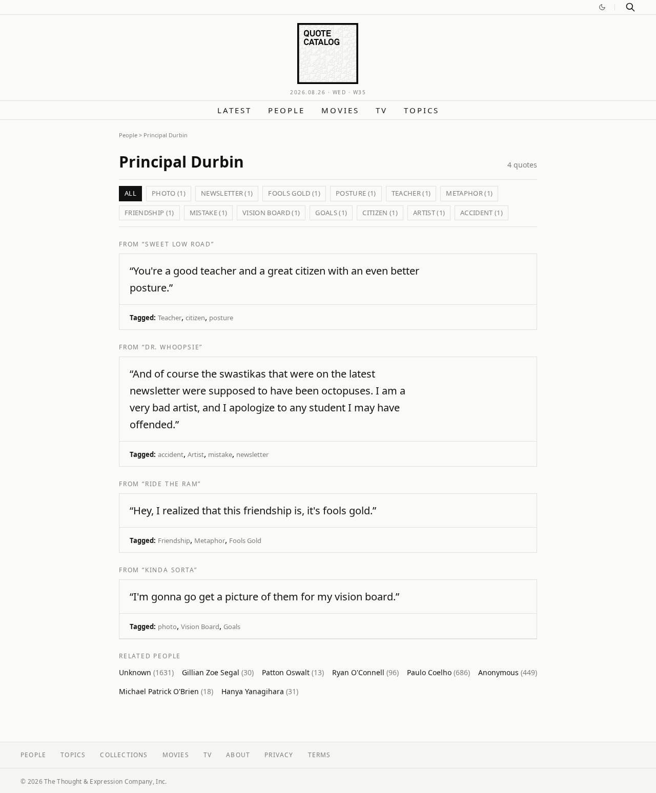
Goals (231, 626)
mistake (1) (209, 212)
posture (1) (356, 193)
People (286, 110)
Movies (340, 110)
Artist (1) (429, 212)
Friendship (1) (149, 212)
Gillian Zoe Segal (218, 672)
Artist (196, 454)
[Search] (630, 7)
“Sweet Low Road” (178, 244)
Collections (124, 754)
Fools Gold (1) (294, 193)
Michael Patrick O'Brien (166, 691)
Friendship (174, 540)
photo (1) (169, 193)
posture (221, 317)
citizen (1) (380, 212)
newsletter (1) (227, 193)
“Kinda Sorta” (169, 570)
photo (167, 626)
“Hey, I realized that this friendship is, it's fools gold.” (253, 510)
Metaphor (209, 540)
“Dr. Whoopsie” (172, 347)
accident (170, 454)
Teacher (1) (411, 193)
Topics (421, 110)
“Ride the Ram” (171, 483)
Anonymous (507, 672)
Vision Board (200, 626)
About (238, 754)
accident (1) (481, 212)
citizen (195, 317)
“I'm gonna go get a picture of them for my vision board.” (264, 596)
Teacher (169, 317)
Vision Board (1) (271, 212)
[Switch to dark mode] (602, 7)
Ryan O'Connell (365, 672)
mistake (220, 454)
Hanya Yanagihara (259, 691)
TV (381, 110)
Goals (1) (331, 212)
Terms (319, 754)
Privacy (278, 754)
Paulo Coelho (438, 672)
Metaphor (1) (469, 193)
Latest (234, 110)
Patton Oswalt (293, 672)
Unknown (146, 672)
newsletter (252, 454)
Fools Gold (245, 540)
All (130, 193)
